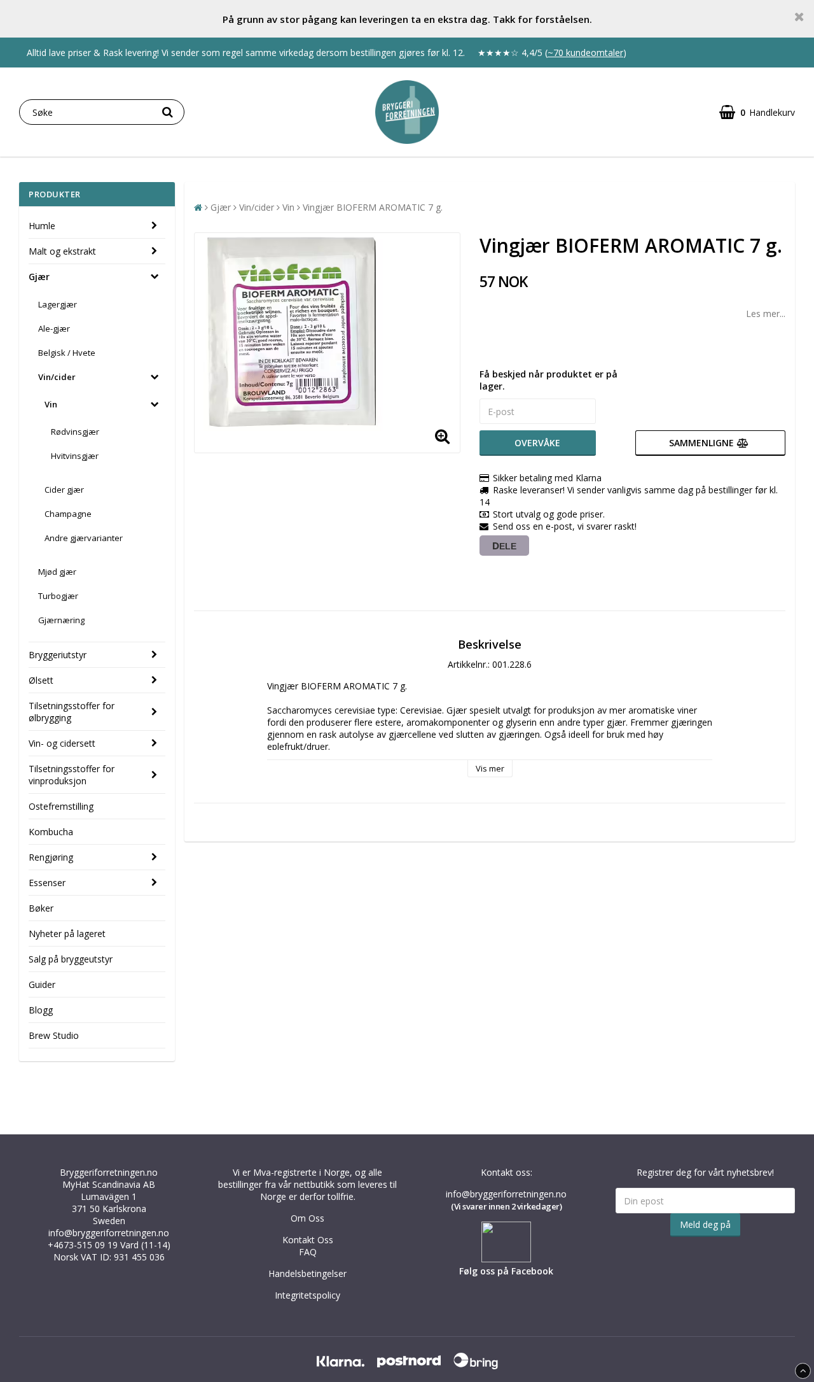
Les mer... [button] (765, 313)
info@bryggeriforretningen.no (108, 1233)
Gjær (39, 277)
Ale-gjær (54, 328)
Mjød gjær (57, 571)
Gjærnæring (61, 620)
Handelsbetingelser (307, 1273)
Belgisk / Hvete (66, 352)
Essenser (47, 883)
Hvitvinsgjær (75, 456)
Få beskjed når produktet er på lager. (548, 380)
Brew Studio (54, 1035)
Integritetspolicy (307, 1295)
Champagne (68, 513)
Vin (51, 404)
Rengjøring (51, 857)
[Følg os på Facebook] (506, 1259)
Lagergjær (57, 304)
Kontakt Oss (307, 1240)
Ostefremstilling (61, 806)
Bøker (41, 908)
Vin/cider (57, 377)
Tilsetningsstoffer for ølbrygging (71, 712)
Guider (42, 984)
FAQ (308, 1252)
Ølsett (41, 680)
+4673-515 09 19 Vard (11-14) (109, 1245)
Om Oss (307, 1218)
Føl (465, 1271)
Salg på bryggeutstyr (71, 959)
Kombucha (51, 832)
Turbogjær (58, 596)
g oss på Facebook (512, 1271)
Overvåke (537, 443)
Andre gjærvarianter (84, 538)
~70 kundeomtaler (585, 52)
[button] (757, 112)
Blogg (41, 1010)
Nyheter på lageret (67, 933)
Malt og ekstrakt (62, 251)
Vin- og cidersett (62, 743)
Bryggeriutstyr (57, 655)
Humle (42, 226)
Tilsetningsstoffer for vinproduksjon (71, 775)
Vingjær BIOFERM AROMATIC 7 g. (373, 207)
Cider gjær (64, 489)
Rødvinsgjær (75, 431)
